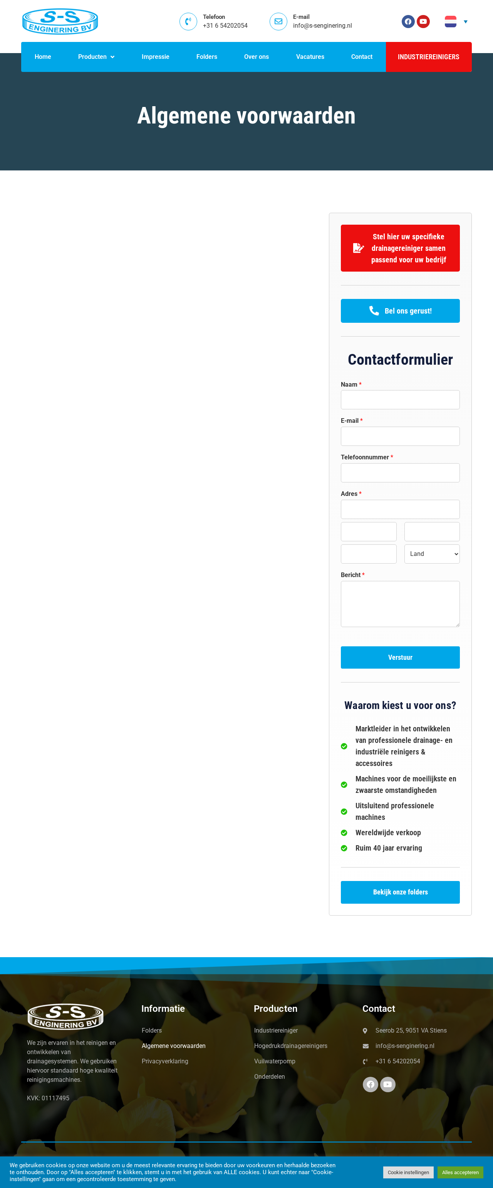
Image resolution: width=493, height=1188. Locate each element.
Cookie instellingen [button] (408, 1172)
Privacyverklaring (165, 1061)
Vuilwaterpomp (274, 1061)
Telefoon (214, 16)
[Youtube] (423, 21)
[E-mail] (278, 21)
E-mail (301, 16)
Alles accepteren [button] (460, 1172)
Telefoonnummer (367, 457)
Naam (351, 384)
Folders (152, 1030)
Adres (351, 493)
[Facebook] (408, 21)
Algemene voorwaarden (174, 1046)
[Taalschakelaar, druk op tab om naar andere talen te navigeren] (456, 21)
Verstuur (400, 657)
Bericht (353, 575)
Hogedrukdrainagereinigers (290, 1046)
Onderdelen (269, 1076)
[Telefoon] (188, 21)
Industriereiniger (276, 1030)
